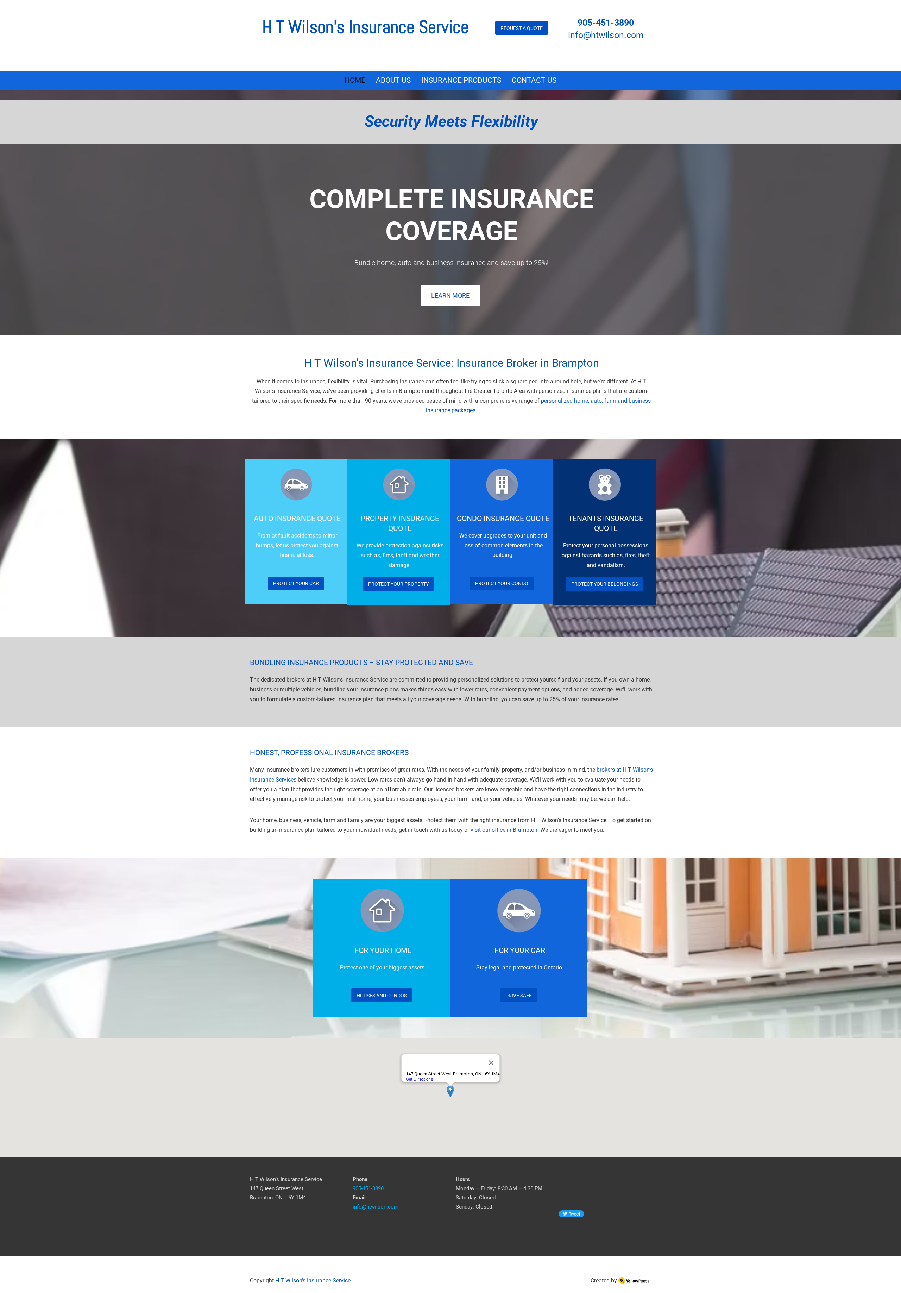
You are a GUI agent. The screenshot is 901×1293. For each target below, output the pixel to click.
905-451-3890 (606, 23)
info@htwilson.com (606, 35)
